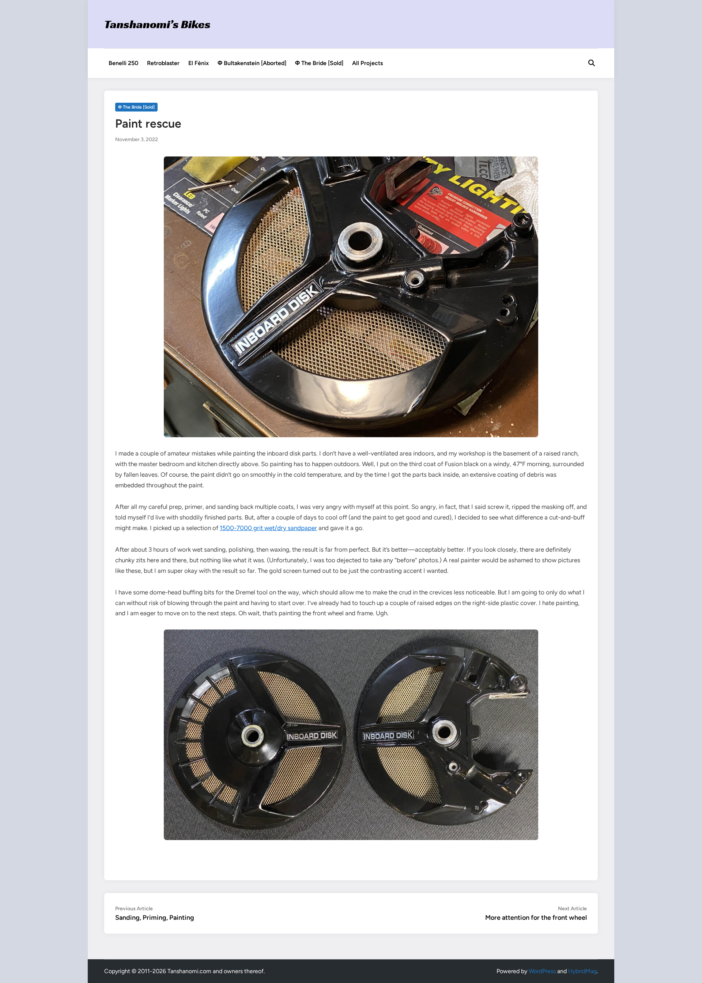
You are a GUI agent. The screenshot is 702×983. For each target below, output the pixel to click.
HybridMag (582, 971)
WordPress (542, 971)
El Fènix (198, 63)
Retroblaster (163, 63)
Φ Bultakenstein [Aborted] (252, 63)
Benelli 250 (123, 63)
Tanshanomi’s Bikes (157, 24)
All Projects (367, 63)
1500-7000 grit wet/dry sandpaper (268, 528)
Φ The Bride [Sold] (319, 63)
